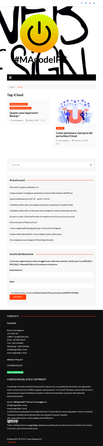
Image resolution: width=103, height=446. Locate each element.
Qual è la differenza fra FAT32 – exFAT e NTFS (30, 199)
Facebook (82, 3)
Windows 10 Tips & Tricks (20, 108)
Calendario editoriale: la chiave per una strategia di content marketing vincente (43, 210)
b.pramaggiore (17, 120)
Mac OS (60, 128)
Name (12, 281)
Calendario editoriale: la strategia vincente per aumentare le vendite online (41, 205)
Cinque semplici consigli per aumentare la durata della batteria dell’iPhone (41, 193)
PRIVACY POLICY (15, 359)
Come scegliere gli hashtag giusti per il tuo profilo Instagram (35, 228)
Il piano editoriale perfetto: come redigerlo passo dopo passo (36, 234)
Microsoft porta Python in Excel (23, 222)
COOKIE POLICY (15, 365)
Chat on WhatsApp (15, 372)
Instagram (90, 3)
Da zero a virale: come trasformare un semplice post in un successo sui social (42, 216)
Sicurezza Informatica (19, 104)
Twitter (86, 3)
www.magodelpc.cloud (17, 408)
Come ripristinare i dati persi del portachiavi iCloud (74, 134)
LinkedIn (94, 3)
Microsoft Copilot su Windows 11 (24, 187)
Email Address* (16, 270)
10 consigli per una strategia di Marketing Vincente (31, 240)
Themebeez (12, 442)
